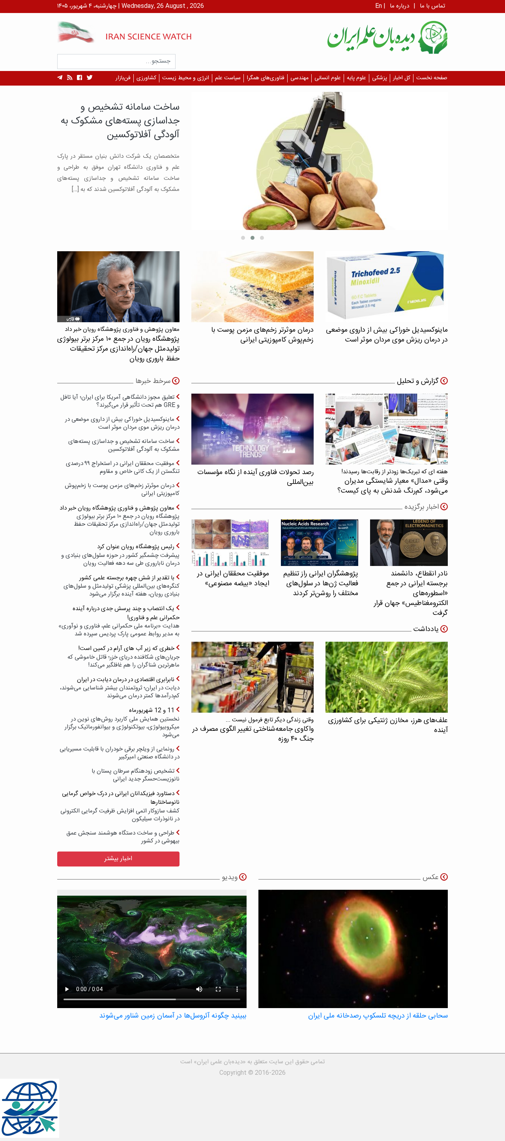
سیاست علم (228, 78)
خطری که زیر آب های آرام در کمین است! (123, 656)
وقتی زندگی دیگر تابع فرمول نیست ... (253, 730)
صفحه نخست (431, 78)
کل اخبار (401, 78)
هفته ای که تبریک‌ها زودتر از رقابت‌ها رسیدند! (392, 482)
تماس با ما (432, 6)
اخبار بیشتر (118, 858)
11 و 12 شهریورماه (122, 722)
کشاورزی (146, 78)
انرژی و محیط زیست (185, 78)
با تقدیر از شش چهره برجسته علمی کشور (122, 586)
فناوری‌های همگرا (265, 78)
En (378, 6)
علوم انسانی (327, 78)
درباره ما (399, 6)
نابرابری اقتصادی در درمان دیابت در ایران (120, 687)
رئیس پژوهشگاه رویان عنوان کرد (120, 555)
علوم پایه (356, 78)
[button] (262, 238)
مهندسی (299, 78)
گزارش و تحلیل (418, 381)
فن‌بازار (123, 78)
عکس (431, 877)
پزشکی (379, 78)
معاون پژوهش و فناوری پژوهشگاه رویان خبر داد (120, 520)
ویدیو (230, 877)
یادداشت (426, 629)
